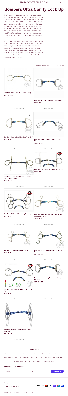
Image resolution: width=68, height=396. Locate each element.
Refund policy (24, 392)
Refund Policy (32, 353)
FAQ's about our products (11, 357)
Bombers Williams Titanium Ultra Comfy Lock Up (17, 330)
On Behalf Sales (18, 361)
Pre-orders (48, 357)
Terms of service (41, 392)
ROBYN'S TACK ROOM (13, 392)
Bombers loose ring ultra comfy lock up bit (18, 92)
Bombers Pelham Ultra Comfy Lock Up (17, 250)
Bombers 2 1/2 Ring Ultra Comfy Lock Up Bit (48, 140)
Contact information (50, 392)
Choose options (19, 108)
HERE (19, 57)
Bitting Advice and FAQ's (27, 357)
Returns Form (58, 353)
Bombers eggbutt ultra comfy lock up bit (48, 100)
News (50, 353)
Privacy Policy (23, 353)
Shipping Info (40, 357)
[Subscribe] (32, 371)
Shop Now (8, 353)
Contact (15, 353)
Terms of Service (42, 353)
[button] (3, 2)
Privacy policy (32, 392)
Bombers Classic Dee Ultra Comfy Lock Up (19, 137)
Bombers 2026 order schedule (33, 361)
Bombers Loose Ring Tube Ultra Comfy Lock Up (47, 278)
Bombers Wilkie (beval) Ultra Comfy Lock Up (18, 290)
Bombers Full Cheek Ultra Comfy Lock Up (48, 169)
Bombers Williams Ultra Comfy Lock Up (17, 214)
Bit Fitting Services (49, 361)
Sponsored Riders (58, 357)
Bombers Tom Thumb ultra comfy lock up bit (48, 250)
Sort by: (38, 65)
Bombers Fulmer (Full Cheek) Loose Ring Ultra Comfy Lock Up (18, 177)
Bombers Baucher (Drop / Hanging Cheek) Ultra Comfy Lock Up (48, 215)
